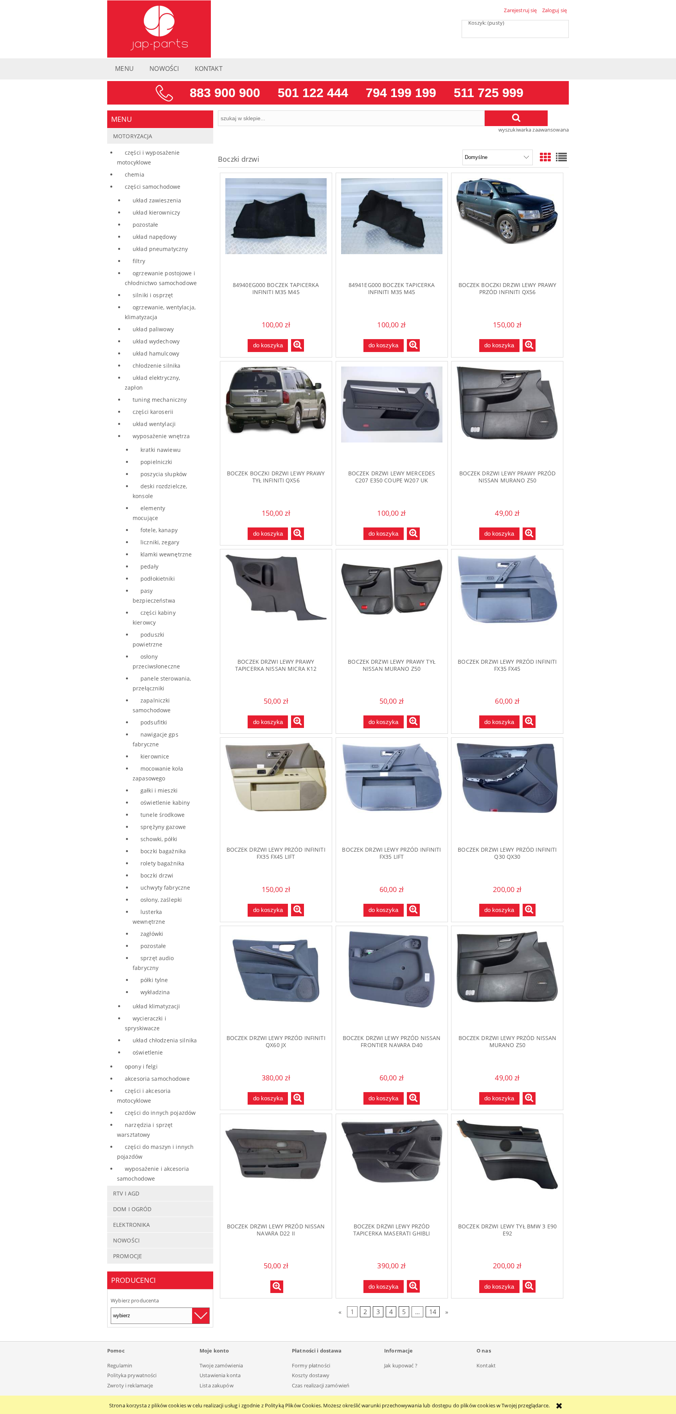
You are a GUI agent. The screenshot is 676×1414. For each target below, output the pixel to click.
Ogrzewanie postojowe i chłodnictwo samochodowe (161, 278)
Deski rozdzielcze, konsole (160, 491)
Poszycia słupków (163, 474)
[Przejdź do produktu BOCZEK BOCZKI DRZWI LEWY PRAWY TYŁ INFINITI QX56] (276, 415)
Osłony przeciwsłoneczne (156, 661)
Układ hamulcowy (156, 353)
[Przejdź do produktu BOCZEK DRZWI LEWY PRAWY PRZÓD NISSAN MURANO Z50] (507, 415)
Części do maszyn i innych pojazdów (155, 1151)
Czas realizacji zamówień (320, 1385)
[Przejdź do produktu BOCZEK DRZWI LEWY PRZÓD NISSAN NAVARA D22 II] (276, 1168)
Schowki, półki (158, 839)
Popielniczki (156, 462)
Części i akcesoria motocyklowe (144, 1095)
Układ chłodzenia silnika (165, 1040)
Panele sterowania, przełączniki (162, 683)
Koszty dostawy (310, 1375)
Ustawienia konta (220, 1375)
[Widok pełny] (561, 157)
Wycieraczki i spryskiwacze (145, 1023)
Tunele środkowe (162, 814)
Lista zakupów (217, 1385)
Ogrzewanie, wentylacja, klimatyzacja (160, 312)
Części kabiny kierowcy (154, 617)
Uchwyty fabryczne (165, 887)
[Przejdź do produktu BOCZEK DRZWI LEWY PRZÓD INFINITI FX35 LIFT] (391, 792)
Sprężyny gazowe (163, 827)
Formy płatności (311, 1365)
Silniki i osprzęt (153, 295)
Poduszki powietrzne (148, 639)
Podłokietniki (157, 578)
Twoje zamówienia (221, 1365)
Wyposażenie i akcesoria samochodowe (153, 1173)
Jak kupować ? (400, 1365)
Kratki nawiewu (160, 449)
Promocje (127, 1256)
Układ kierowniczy (156, 212)
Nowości (126, 1240)
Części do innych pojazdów (160, 1112)
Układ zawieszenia (157, 200)
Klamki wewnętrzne (166, 554)
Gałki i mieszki (159, 790)
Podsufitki (153, 722)
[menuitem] (124, 70)
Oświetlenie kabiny (165, 802)
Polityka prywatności (132, 1375)
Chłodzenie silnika (156, 365)
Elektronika (131, 1224)
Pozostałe (145, 224)
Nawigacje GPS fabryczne (155, 739)
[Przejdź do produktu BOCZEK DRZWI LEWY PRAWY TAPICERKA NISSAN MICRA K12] (276, 603)
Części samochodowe (152, 186)
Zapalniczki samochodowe (152, 705)
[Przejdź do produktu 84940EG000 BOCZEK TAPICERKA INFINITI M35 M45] (276, 227)
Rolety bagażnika (162, 863)
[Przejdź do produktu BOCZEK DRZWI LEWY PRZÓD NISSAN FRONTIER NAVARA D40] (391, 980)
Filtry (139, 261)
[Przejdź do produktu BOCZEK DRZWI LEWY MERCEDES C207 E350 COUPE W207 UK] (391, 415)
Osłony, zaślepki (161, 899)
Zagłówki (151, 933)
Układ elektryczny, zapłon (152, 382)
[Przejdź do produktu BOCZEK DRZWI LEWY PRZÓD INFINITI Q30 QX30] (507, 792)
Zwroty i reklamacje (130, 1385)
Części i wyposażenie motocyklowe (148, 157)
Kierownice (154, 756)
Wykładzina (155, 992)
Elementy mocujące (149, 513)
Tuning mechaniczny (160, 399)
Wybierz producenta (135, 1300)
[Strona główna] (159, 28)
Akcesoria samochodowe (157, 1078)
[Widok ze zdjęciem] (545, 157)
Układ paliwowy (153, 329)
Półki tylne (154, 980)
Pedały (149, 566)
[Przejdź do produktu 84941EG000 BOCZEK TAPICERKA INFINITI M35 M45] (391, 227)
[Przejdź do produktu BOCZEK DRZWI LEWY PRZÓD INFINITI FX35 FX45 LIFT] (276, 792)
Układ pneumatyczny (160, 249)
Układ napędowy (154, 236)
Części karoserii (153, 411)
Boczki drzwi (157, 875)
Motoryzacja (132, 136)
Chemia (134, 174)
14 (432, 1311)
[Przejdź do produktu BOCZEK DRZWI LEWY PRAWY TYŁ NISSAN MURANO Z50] (391, 603)
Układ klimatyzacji (156, 1006)
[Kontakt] (338, 92)
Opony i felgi (141, 1066)
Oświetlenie (148, 1052)
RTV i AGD (126, 1193)
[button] (297, 345)
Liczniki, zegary (159, 542)
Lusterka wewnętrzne (149, 916)
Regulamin (119, 1365)
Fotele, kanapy (159, 530)
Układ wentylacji (154, 424)
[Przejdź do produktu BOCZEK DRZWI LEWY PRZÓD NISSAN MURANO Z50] (507, 980)
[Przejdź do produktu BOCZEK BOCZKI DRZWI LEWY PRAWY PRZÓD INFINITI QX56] (507, 227)
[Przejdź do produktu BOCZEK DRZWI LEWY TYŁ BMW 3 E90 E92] (507, 1168)
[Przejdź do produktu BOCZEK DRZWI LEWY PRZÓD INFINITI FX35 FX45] (507, 603)
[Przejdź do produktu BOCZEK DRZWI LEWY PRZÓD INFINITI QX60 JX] (276, 980)
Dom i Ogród (132, 1209)
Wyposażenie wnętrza (161, 436)
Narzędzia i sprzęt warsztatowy (145, 1129)
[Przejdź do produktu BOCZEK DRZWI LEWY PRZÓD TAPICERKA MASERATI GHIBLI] (391, 1168)
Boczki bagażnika (163, 851)
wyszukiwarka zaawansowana (533, 129)
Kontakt (486, 1365)
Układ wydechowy (156, 341)
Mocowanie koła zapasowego (158, 773)
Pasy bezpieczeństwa (154, 595)
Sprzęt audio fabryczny (153, 963)
